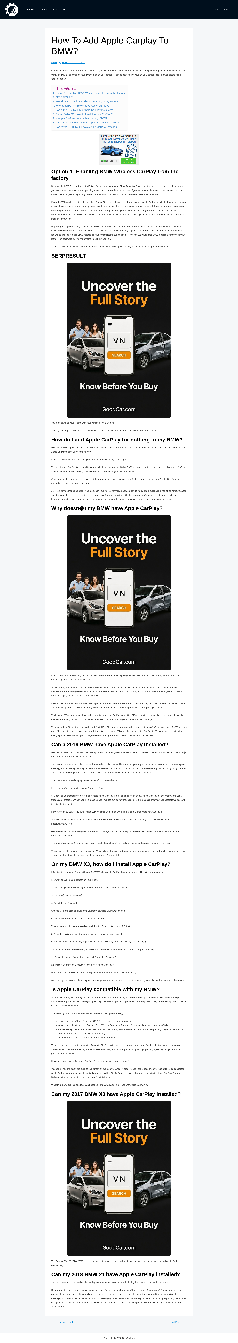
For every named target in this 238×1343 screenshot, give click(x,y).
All (65, 9)
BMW (54, 62)
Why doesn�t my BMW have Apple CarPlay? (82, 105)
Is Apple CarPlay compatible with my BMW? (81, 118)
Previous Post (64, 1322)
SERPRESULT (64, 97)
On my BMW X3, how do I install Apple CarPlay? (84, 114)
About (216, 10)
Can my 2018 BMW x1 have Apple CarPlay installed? (86, 126)
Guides (43, 9)
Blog (55, 9)
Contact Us (227, 10)
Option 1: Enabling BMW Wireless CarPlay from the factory (90, 93)
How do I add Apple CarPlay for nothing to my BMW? (86, 101)
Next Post (176, 1322)
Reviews (29, 9)
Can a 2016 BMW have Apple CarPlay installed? (84, 109)
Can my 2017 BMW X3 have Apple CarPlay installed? (87, 122)
